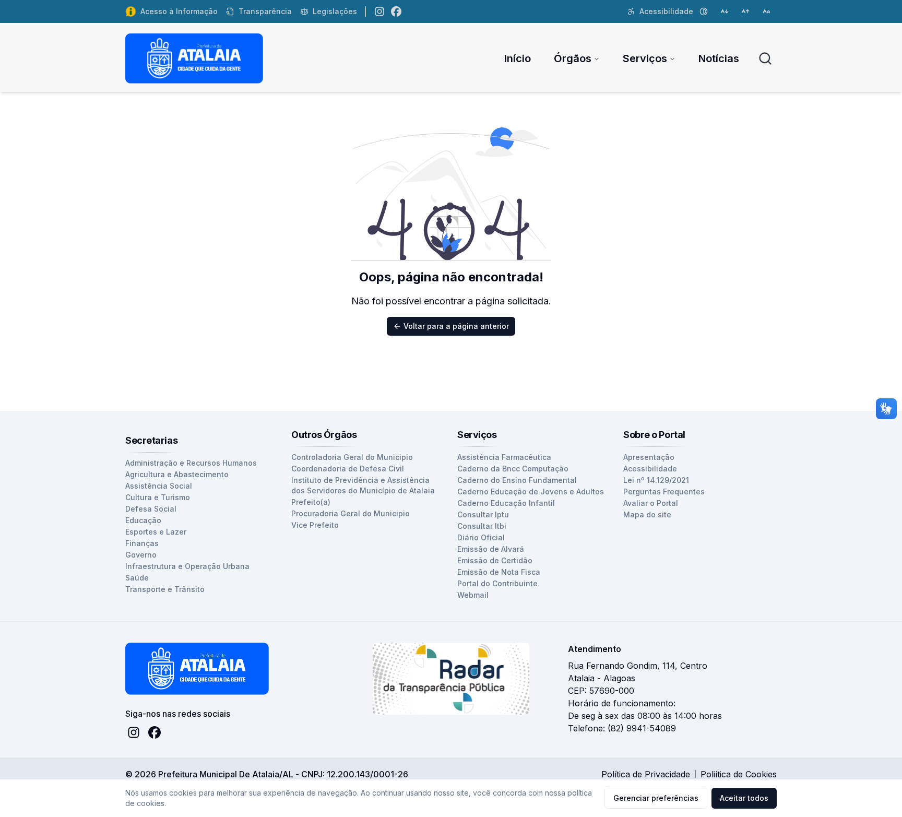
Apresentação (648, 457)
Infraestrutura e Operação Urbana (187, 566)
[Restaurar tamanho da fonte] (766, 11)
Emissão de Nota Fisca (498, 571)
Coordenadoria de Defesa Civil (347, 468)
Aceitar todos (744, 798)
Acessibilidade (650, 468)
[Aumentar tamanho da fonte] (745, 11)
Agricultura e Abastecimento (177, 474)
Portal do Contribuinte (497, 583)
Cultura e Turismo (157, 497)
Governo (141, 554)
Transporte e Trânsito (165, 589)
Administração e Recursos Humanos (191, 462)
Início (517, 58)
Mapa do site (647, 514)
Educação (143, 520)
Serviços (645, 58)
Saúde (137, 577)
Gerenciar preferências (655, 798)
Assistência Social (158, 485)
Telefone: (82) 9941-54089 (622, 728)
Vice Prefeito (315, 524)
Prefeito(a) (310, 502)
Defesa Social (150, 508)
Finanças (142, 543)
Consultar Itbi (481, 526)
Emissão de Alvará (490, 548)
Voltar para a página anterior (456, 326)
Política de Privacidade (645, 774)
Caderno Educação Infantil (506, 503)
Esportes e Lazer (155, 531)
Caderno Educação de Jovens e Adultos (530, 491)
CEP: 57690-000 (601, 690)
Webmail (473, 594)
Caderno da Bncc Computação (512, 468)
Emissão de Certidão (494, 560)
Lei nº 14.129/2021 (656, 480)
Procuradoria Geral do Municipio (350, 513)
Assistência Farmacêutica (504, 457)
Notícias (718, 58)
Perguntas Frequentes (664, 491)
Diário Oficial (481, 537)
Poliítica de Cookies (739, 774)
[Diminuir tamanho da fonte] (724, 11)
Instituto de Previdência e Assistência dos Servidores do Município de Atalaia (363, 485)
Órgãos (572, 58)
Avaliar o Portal (650, 503)
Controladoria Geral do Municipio (352, 457)
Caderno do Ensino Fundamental (517, 480)
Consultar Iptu (483, 514)
